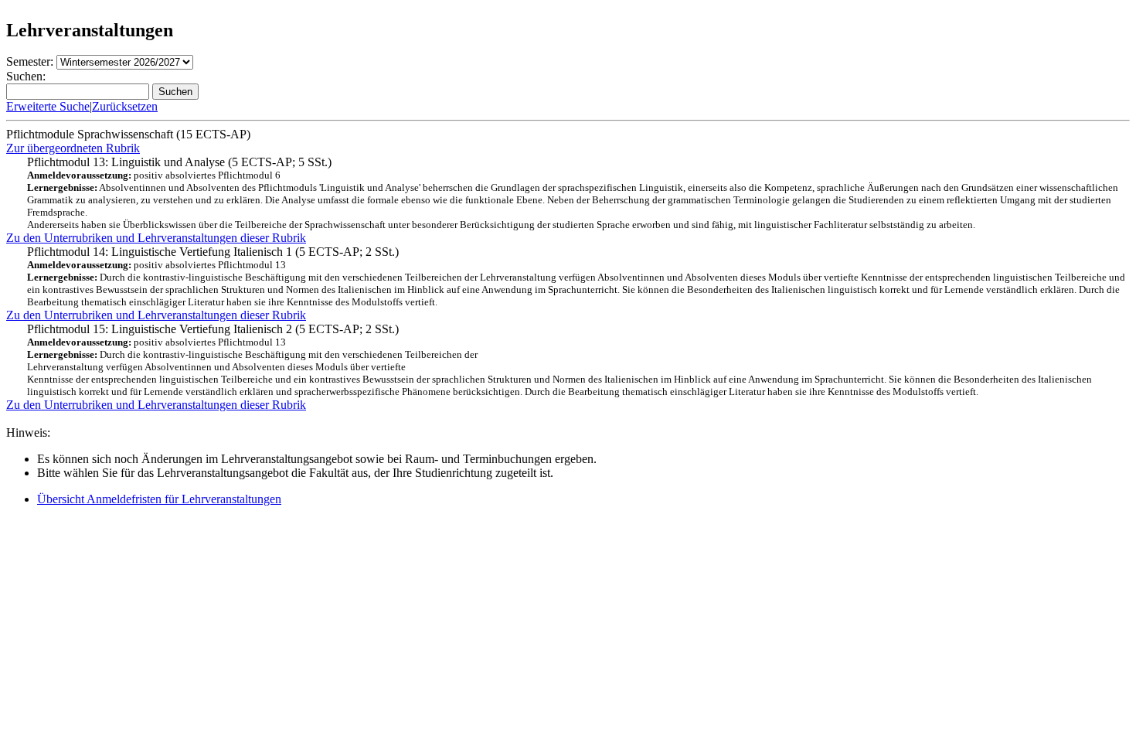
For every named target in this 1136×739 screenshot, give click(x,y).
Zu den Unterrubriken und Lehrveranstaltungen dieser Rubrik (156, 237)
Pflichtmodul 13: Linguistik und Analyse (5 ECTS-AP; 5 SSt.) (572, 192)
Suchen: (26, 76)
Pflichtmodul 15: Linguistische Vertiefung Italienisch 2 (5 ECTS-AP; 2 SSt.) (559, 359)
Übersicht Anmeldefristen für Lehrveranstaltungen (159, 499)
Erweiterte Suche (48, 106)
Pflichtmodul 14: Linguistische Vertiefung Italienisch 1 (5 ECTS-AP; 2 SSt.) (576, 276)
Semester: (29, 61)
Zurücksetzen (125, 106)
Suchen (175, 91)
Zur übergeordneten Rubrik (73, 148)
